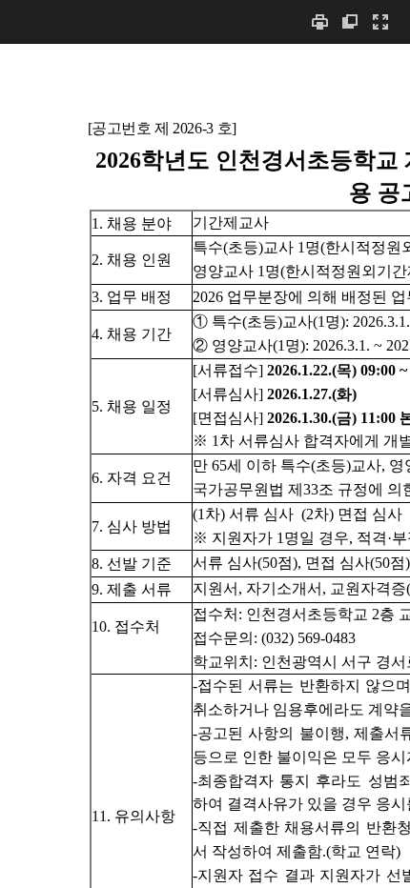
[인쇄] (319, 21)
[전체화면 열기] (380, 21)
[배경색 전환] (350, 21)
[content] (205, 465)
